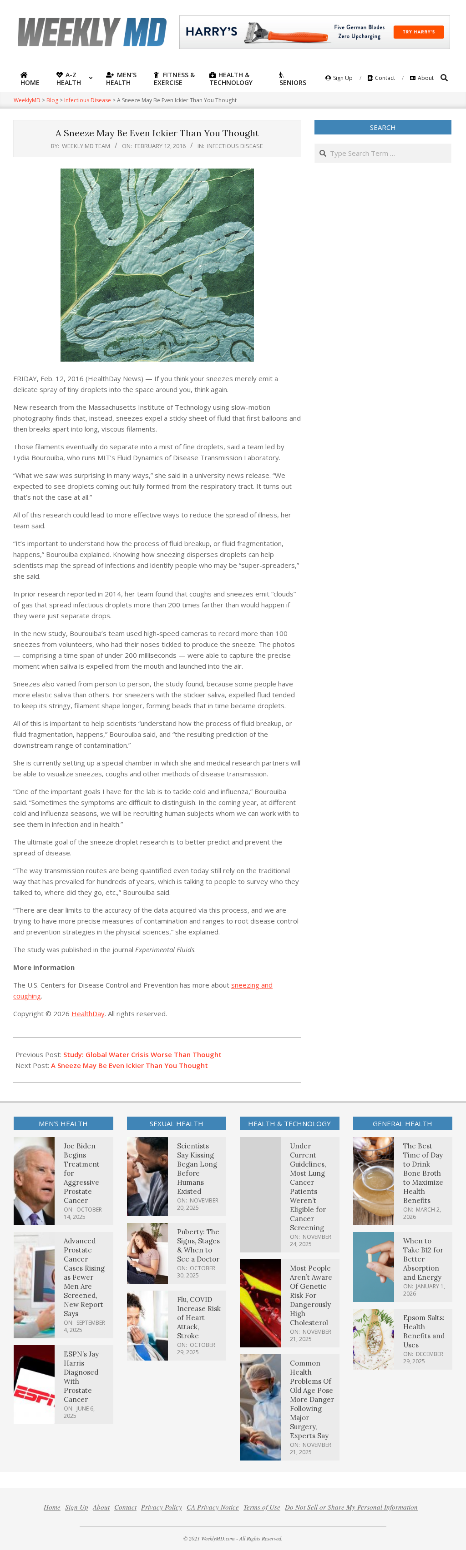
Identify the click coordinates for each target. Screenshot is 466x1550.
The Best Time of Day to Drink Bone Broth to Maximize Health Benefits (423, 1173)
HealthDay (88, 1013)
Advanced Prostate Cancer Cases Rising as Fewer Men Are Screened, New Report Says (84, 1277)
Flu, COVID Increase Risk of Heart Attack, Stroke (199, 1317)
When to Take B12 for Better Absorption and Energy (423, 1259)
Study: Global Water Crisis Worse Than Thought (142, 1054)
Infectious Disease (235, 146)
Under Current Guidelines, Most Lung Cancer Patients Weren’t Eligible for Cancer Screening (308, 1187)
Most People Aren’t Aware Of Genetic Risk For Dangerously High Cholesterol (311, 1295)
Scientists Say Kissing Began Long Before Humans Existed (197, 1169)
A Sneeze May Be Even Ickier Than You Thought (129, 1065)
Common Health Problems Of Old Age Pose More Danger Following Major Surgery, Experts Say (312, 1399)
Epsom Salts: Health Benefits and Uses (424, 1331)
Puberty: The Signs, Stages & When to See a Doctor (198, 1245)
